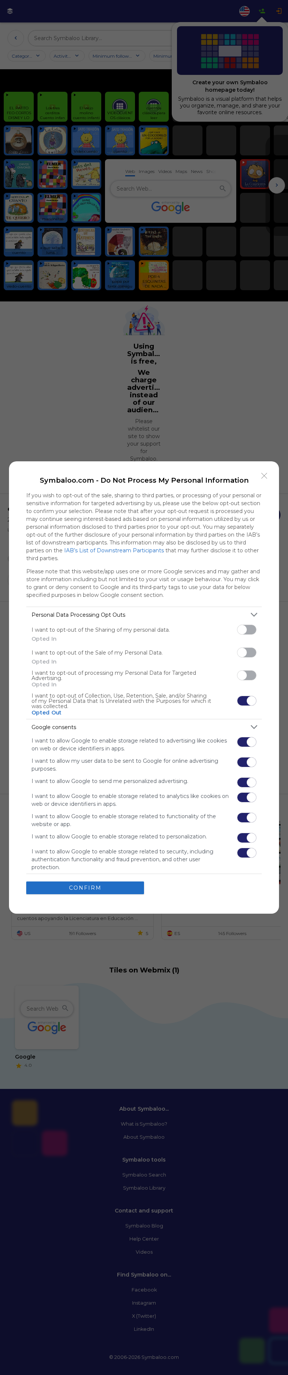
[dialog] (144, 687)
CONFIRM (85, 887)
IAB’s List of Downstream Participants (114, 550)
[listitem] (144, 614)
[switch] (246, 630)
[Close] (264, 476)
